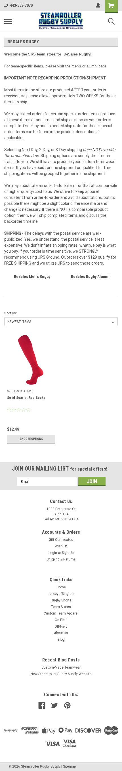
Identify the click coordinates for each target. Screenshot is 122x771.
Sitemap (69, 766)
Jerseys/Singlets (61, 594)
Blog (61, 640)
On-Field (61, 620)
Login (53, 553)
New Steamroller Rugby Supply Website (61, 674)
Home (61, 587)
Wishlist (61, 546)
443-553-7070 (21, 5)
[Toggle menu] (8, 21)
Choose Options (31, 438)
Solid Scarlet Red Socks (26, 398)
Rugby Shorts (61, 600)
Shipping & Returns (61, 559)
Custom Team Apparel (61, 613)
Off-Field (61, 626)
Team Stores (61, 607)
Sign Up (67, 553)
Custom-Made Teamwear (61, 667)
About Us (61, 633)
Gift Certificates (61, 540)
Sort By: (10, 313)
